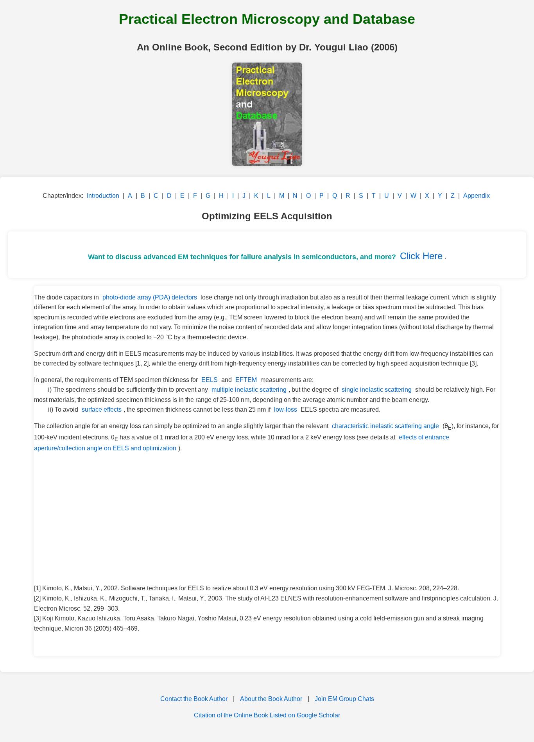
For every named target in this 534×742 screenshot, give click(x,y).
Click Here (421, 256)
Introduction (103, 195)
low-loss (285, 409)
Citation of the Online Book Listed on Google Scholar (267, 715)
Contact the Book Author (194, 698)
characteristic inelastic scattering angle (385, 426)
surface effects (102, 409)
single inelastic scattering (377, 389)
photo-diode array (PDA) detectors (149, 297)
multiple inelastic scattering (249, 389)
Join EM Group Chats (344, 698)
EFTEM (246, 379)
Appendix (476, 195)
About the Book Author (271, 698)
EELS (209, 379)
